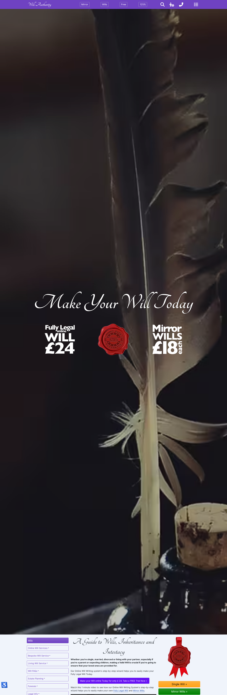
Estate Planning (35, 678)
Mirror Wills (138, 690)
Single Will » (179, 684)
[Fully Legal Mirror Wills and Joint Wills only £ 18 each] (167, 339)
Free (123, 4)
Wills (104, 4)
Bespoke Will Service (38, 655)
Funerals (32, 686)
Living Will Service (37, 663)
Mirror (84, 4)
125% (143, 4)
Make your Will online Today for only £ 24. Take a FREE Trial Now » (113, 680)
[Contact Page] (181, 4)
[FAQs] (171, 4)
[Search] (162, 4)
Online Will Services (37, 648)
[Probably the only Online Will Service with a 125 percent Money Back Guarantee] (113, 339)
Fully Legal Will (120, 690)
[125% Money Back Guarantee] (179, 658)
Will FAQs (32, 671)
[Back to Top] (113, 690)
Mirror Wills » (179, 691)
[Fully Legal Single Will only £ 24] (59, 339)
